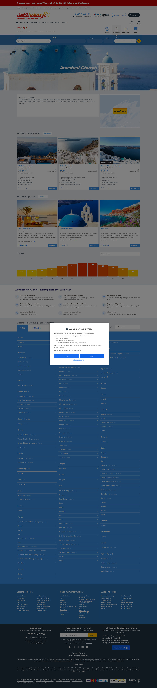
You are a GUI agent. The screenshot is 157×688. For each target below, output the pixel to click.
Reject (66, 356)
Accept (92, 356)
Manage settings (79, 360)
